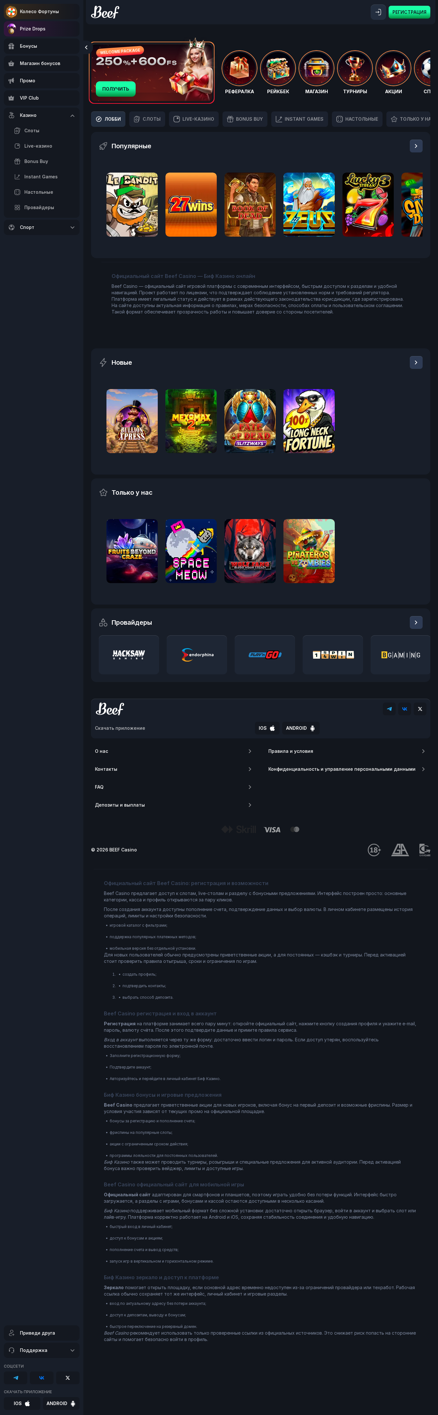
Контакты (106, 769)
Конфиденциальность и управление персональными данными (342, 769)
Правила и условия (290, 751)
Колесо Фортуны (39, 11)
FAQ (99, 787)
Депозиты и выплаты (120, 805)
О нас (101, 751)
